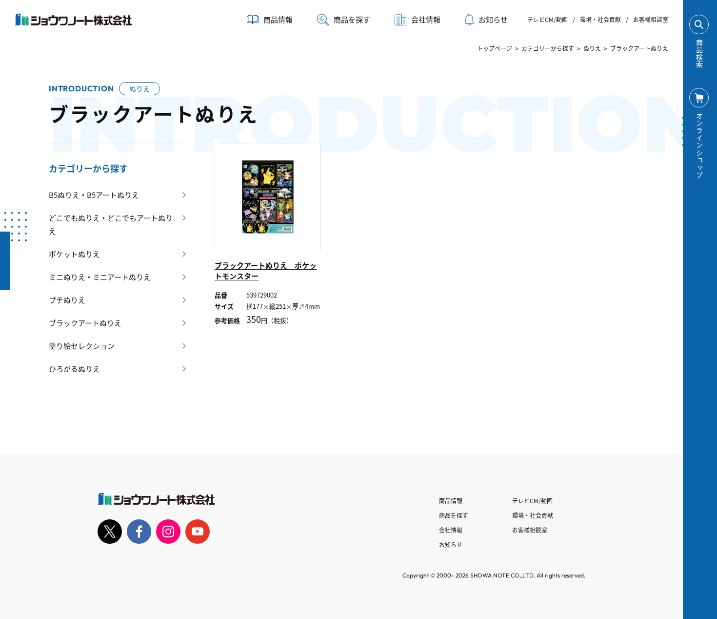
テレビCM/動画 (547, 19)
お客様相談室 (650, 19)
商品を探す (352, 19)
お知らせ (493, 19)
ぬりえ (592, 48)
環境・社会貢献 (600, 19)
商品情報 (450, 500)
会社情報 (450, 530)
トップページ (494, 48)
